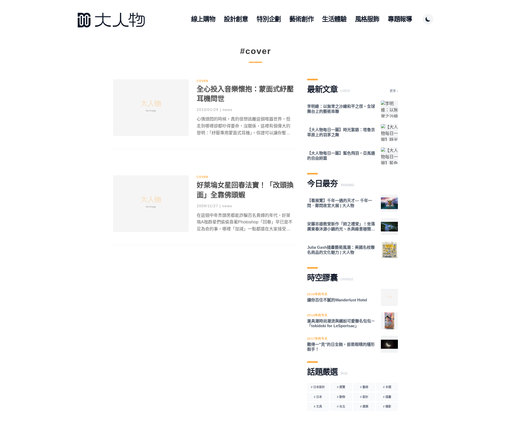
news (227, 109)
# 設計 (364, 396)
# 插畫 (387, 396)
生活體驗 (334, 19)
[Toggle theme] (428, 19)
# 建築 (364, 406)
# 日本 (318, 396)
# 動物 (341, 396)
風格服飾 (367, 19)
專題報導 (400, 19)
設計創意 (236, 19)
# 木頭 (387, 387)
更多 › (394, 91)
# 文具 (318, 406)
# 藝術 (364, 387)
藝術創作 (301, 19)
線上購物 (203, 19)
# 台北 (341, 406)
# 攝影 (387, 406)
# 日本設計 (318, 387)
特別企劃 (269, 19)
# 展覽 (341, 387)
